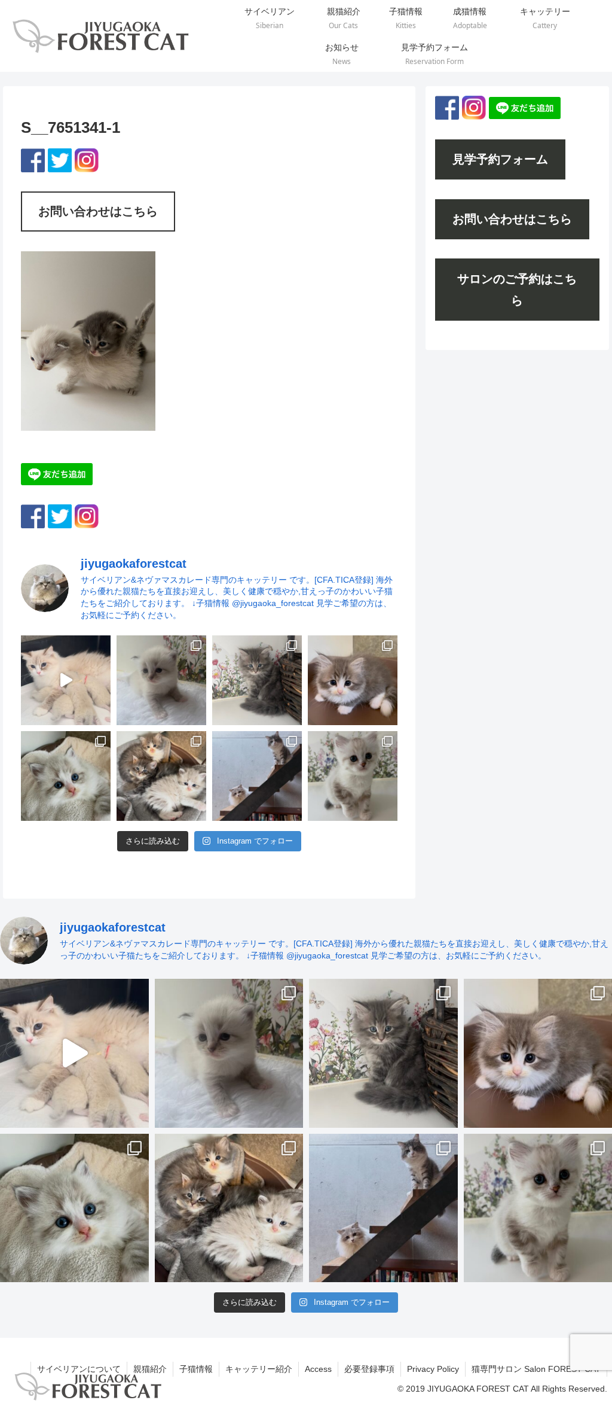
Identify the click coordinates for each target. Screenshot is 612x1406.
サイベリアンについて (79, 1369)
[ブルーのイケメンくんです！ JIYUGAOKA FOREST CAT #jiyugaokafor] (257, 680)
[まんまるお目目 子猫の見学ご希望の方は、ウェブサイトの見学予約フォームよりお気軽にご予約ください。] (66, 776)
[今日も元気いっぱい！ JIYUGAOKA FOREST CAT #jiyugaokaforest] (352, 680)
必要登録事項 (369, 1369)
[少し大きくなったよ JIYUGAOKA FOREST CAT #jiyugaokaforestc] (352, 776)
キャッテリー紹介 (258, 1369)
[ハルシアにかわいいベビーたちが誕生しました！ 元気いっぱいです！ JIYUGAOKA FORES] (161, 680)
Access (318, 1369)
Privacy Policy (433, 1369)
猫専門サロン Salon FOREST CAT (536, 1369)
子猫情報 (196, 1369)
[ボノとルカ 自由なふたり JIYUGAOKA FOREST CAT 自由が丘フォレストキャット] (257, 776)
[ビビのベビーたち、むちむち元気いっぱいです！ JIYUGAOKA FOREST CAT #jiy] (66, 680)
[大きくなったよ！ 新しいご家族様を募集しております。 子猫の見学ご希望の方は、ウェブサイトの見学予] (161, 776)
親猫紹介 (150, 1369)
